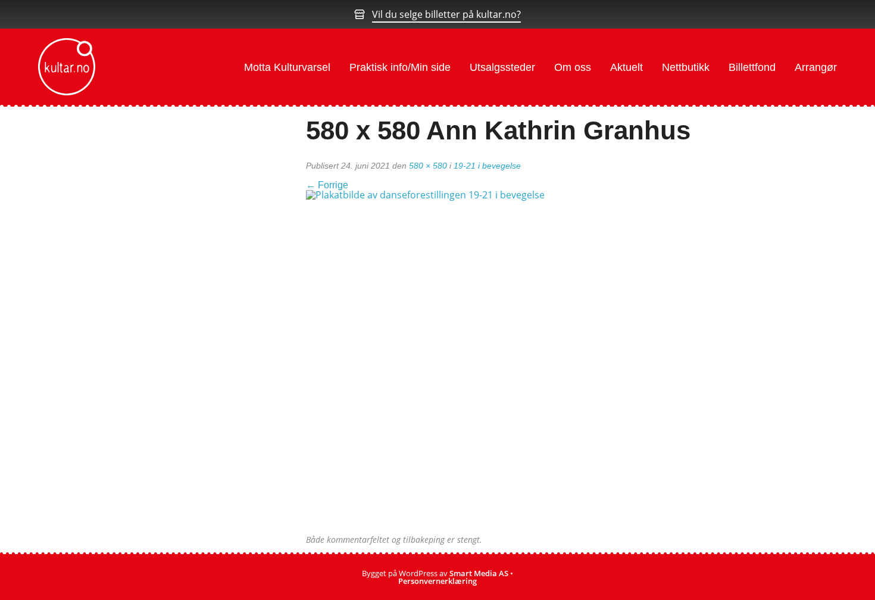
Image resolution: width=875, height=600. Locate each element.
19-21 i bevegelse (487, 165)
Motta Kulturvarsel (287, 67)
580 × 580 (428, 165)
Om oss (572, 67)
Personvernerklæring (437, 581)
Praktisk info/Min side (400, 67)
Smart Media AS (478, 573)
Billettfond (752, 67)
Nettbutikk (686, 67)
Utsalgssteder (502, 67)
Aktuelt (626, 67)
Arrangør (816, 67)
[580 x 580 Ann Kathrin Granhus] (478, 361)
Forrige (327, 185)
